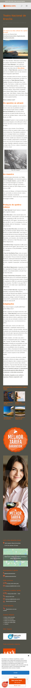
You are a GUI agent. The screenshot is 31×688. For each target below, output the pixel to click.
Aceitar (15, 672)
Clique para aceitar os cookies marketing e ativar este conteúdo (15, 557)
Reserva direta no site (11, 601)
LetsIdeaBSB (8, 22)
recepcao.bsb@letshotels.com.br (12, 586)
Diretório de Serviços (9, 619)
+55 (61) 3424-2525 (11, 593)
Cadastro (6, 624)
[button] (28, 655)
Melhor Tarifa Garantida (9, 617)
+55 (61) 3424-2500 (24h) (13, 583)
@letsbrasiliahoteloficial (9, 573)
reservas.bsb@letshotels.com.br (12, 599)
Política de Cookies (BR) (9, 622)
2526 (19, 593)
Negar (15, 677)
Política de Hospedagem (9, 620)
